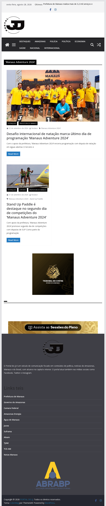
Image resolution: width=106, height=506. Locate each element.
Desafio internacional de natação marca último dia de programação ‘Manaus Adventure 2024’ (49, 135)
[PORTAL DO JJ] (7, 44)
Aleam (7, 437)
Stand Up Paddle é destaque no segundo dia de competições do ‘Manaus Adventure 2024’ (27, 210)
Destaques (24, 41)
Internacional (52, 48)
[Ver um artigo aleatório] (99, 44)
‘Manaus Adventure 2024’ (51, 128)
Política (66, 41)
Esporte (23, 190)
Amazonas (40, 41)
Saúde (22, 48)
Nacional (35, 48)
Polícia (53, 41)
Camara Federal (11, 408)
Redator (34, 128)
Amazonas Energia (12, 414)
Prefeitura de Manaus (28, 123)
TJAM (6, 443)
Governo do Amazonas (14, 402)
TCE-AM (7, 449)
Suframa (8, 431)
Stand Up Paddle (36, 199)
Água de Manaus (11, 419)
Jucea (6, 425)
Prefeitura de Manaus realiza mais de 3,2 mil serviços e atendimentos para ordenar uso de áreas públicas (67, 6)
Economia (80, 41)
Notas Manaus (11, 454)
